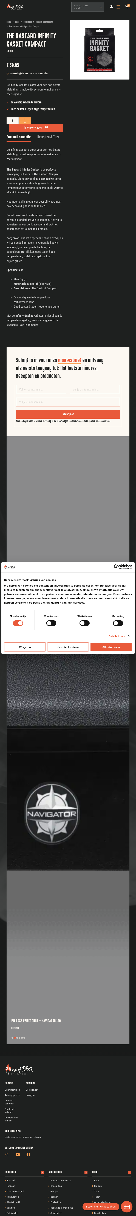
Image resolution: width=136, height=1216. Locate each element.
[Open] (118, 7)
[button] (126, 7)
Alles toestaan (111, 646)
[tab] (19, 138)
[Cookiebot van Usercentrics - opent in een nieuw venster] (116, 567)
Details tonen (117, 636)
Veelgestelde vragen (11, 1119)
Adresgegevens (12, 1095)
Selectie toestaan (68, 646)
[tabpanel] (35, 237)
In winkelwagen (33, 127)
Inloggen (30, 1095)
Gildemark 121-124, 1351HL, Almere (23, 1137)
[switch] (51, 623)
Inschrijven (68, 414)
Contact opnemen (9, 1102)
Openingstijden (12, 1089)
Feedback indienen (10, 1110)
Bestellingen (32, 1089)
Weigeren (25, 646)
